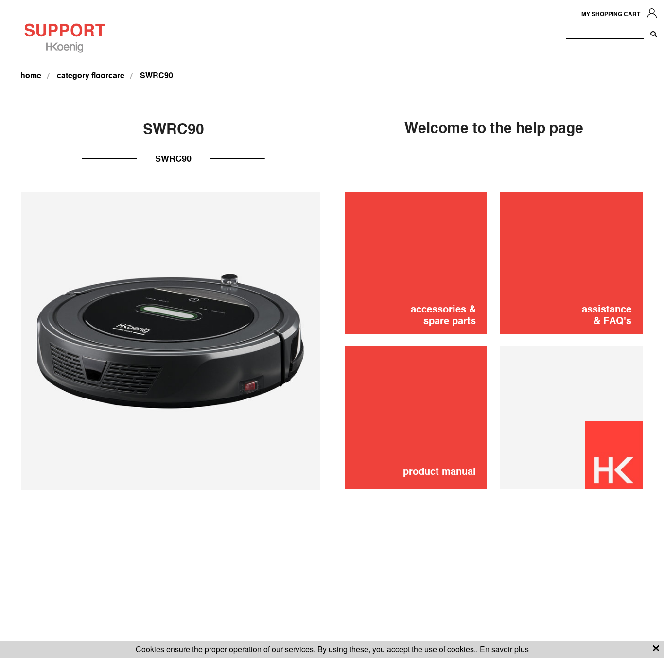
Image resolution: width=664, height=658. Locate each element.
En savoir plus (504, 649)
